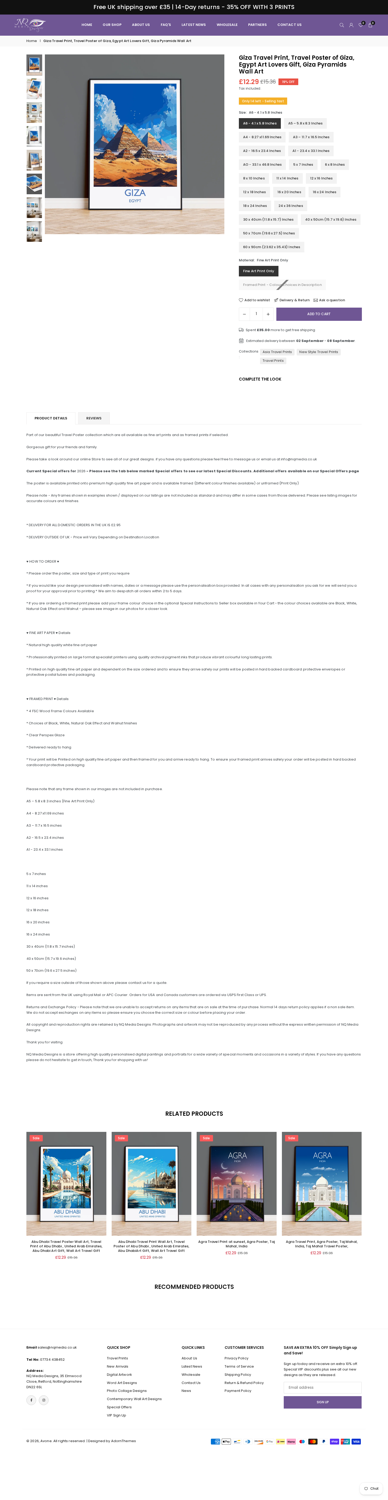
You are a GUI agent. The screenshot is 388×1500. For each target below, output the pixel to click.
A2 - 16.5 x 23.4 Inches (262, 150)
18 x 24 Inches (255, 205)
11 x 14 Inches (287, 178)
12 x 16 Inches (321, 178)
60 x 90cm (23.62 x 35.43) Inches (271, 246)
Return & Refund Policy (244, 1382)
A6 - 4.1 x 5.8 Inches (260, 123)
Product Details (51, 418)
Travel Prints (273, 360)
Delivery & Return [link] (295, 300)
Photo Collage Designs (127, 1390)
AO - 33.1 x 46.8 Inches (262, 164)
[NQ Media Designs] (30, 25)
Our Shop (112, 24)
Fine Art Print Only (258, 271)
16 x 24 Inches (325, 192)
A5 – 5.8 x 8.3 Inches (305, 123)
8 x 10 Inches (254, 178)
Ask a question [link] (332, 300)
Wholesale (227, 24)
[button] (211, 149)
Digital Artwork (119, 1374)
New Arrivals (118, 1366)
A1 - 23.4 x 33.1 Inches (310, 150)
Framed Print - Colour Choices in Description (282, 284)
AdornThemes (123, 1440)
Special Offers (119, 1407)
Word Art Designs (122, 1382)
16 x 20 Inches (289, 192)
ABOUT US (141, 24)
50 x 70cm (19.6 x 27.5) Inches (269, 233)
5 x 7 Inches (303, 164)
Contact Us (191, 1382)
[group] (134, 144)
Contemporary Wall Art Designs (134, 1398)
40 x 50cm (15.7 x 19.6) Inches (330, 219)
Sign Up (323, 1402)
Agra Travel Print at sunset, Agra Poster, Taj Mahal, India (236, 1244)
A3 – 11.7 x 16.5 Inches (311, 137)
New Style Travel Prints (318, 351)
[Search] (342, 25)
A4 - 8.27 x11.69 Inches (262, 137)
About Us (189, 1358)
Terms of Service (239, 1366)
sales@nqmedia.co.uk (57, 1347)
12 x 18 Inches (254, 192)
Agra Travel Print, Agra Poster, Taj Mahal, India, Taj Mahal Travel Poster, (322, 1244)
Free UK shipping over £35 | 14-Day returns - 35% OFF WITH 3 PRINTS (194, 7)
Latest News (194, 24)
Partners (257, 24)
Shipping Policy (238, 1374)
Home (31, 40)
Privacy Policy (236, 1358)
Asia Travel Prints (277, 351)
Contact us (289, 24)
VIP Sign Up (116, 1415)
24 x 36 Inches (290, 205)
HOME (87, 24)
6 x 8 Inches (335, 164)
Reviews (94, 418)
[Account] (351, 25)
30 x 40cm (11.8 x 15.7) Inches (268, 219)
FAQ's (166, 24)
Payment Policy (238, 1390)
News (186, 1390)
